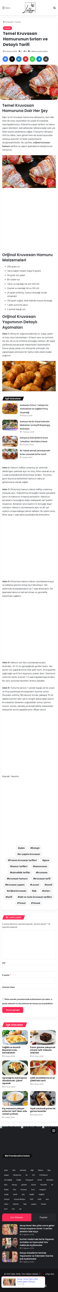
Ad (4, 963)
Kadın (6, 1189)
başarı (6, 1175)
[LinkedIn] (19, 59)
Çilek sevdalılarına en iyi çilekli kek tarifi (42, 1079)
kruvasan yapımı (15, 884)
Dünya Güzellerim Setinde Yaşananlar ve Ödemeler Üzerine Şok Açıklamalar (36, 1255)
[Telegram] (39, 59)
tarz (47, 1199)
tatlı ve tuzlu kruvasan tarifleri (35, 896)
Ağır (32, 1170)
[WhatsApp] (32, 59)
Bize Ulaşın (34, 1278)
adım (22, 848)
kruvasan (42, 872)
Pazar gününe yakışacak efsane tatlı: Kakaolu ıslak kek (42, 1050)
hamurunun (40, 866)
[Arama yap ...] (54, 9)
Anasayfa (9, 22)
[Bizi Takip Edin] (53, 1130)
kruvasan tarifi (42, 878)
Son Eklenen (16, 1217)
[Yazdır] (46, 59)
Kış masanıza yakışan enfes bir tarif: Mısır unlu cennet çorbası (14, 1111)
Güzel (33, 1185)
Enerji (40, 1180)
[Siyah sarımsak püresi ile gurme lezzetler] (43, 1098)
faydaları (49, 1180)
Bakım (40, 1170)
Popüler (44, 1217)
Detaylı (35, 848)
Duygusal (29, 1180)
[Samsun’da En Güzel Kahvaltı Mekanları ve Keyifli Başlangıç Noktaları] (10, 425)
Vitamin (16, 1204)
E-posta (6, 975)
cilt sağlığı (8, 1180)
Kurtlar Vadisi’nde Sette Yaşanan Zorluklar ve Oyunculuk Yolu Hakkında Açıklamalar (37, 1242)
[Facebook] (5, 59)
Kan (14, 1189)
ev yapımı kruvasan (29, 854)
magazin (42, 1189)
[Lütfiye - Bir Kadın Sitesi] (29, 7)
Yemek (18, 22)
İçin (13, 1209)
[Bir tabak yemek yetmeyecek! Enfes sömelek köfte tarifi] (10, 454)
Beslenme (17, 1175)
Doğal (18, 1180)
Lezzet (35, 884)
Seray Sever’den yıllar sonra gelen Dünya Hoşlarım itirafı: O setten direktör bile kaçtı (37, 1228)
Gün (5, 1185)
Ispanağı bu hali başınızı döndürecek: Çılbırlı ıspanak (14, 1080)
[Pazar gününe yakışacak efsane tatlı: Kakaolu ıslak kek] (43, 1037)
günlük (24, 1185)
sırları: (47, 890)
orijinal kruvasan (17, 890)
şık (34, 890)
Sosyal (6, 1199)
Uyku (6, 1204)
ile (52, 1185)
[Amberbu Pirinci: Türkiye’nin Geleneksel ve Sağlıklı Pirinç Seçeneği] (10, 408)
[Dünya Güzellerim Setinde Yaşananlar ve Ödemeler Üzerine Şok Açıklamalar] (10, 1256)
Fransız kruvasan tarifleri (23, 860)
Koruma (24, 1189)
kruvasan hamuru (18, 878)
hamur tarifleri (19, 866)
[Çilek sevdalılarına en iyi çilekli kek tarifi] (43, 1068)
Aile (13, 1170)
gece (46, 860)
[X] (12, 59)
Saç (23, 1194)
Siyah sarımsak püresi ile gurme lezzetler (42, 1110)
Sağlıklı (41, 1194)
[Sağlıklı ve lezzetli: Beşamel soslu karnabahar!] (15, 1037)
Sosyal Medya (19, 1199)
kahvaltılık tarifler (20, 872)
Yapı (25, 1204)
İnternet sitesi (8, 987)
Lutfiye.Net (49, 1274)
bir (27, 1175)
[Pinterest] (25, 59)
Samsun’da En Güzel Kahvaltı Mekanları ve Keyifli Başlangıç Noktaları (35, 425)
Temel (22, 903)
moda (6, 1194)
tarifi (9, 896)
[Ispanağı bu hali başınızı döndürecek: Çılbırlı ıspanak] (15, 1068)
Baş (49, 1170)
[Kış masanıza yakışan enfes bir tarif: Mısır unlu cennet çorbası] (15, 1098)
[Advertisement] (29, 222)
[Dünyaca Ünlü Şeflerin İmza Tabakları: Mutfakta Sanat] (10, 441)
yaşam (33, 1204)
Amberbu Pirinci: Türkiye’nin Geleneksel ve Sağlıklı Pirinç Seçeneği (34, 409)
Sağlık (31, 1194)
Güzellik (43, 1185)
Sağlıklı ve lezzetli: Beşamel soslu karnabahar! (11, 1050)
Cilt (33, 1175)
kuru (33, 1189)
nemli (49, 884)
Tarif (31, 1199)
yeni (5, 1209)
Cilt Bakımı (43, 1175)
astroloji (23, 1170)
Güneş (14, 1185)
